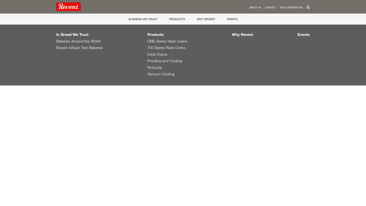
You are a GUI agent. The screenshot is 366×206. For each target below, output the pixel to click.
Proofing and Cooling (164, 61)
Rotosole (154, 67)
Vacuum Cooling (160, 74)
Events (232, 19)
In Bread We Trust (142, 19)
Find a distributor (291, 7)
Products (177, 19)
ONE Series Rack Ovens (167, 41)
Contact (270, 7)
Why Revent (206, 19)
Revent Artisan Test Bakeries (79, 47)
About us (255, 7)
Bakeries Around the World (78, 41)
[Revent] (68, 7)
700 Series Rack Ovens (166, 47)
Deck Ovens (157, 54)
